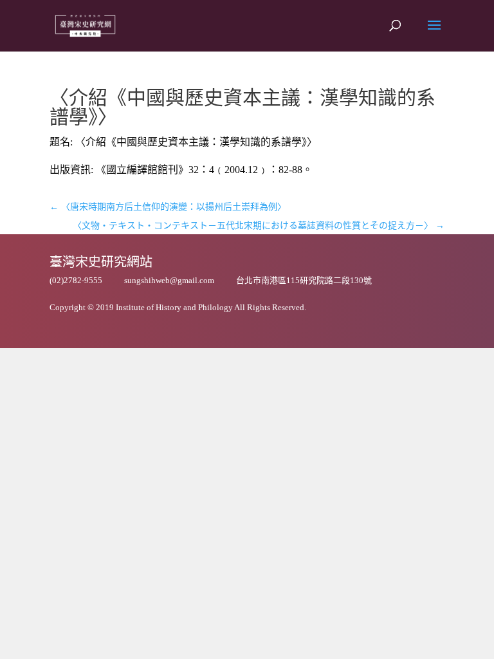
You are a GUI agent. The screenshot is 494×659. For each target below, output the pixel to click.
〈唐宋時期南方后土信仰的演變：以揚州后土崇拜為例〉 (168, 207)
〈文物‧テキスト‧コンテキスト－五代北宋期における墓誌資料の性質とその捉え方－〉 (258, 225)
